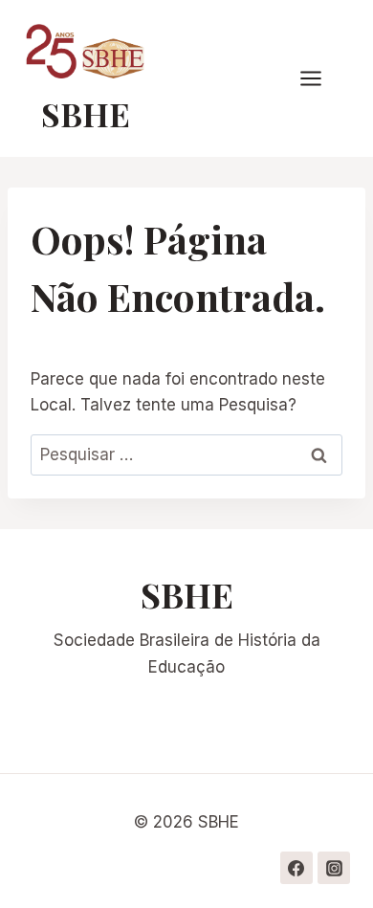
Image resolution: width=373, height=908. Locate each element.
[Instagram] (334, 868)
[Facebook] (296, 868)
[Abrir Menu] (320, 79)
